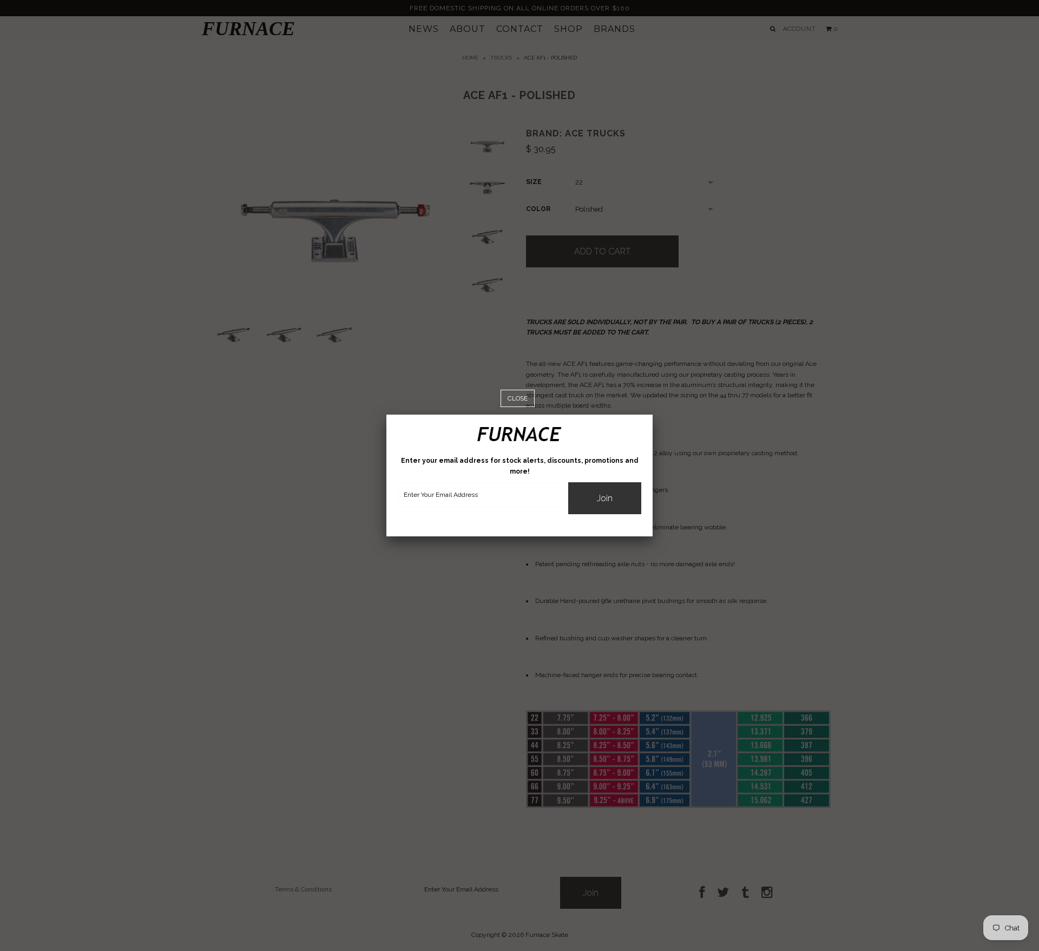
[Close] (518, 398)
